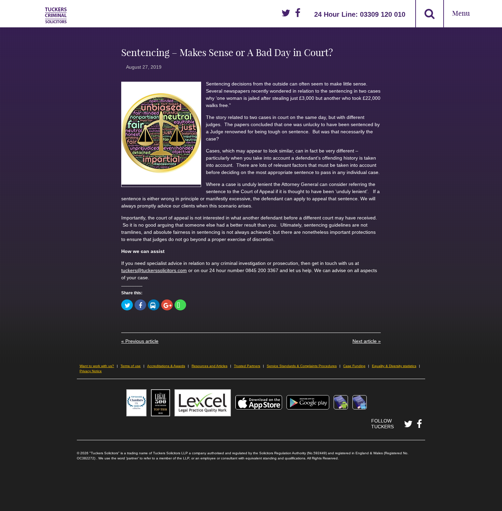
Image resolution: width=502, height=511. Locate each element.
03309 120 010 (382, 14)
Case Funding (354, 366)
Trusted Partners (247, 366)
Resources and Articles (209, 366)
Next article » (366, 341)
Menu (461, 14)
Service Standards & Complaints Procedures (302, 366)
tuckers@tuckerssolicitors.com (154, 270)
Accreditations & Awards (166, 366)
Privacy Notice (91, 371)
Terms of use (131, 366)
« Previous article (139, 341)
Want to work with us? (97, 366)
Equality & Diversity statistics (394, 366)
